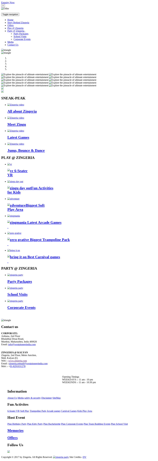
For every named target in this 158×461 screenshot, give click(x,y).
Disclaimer (46, 398)
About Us (12, 398)
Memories (15, 430)
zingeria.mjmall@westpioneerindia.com (28, 363)
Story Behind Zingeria (18, 22)
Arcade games (53, 411)
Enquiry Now (8, 2)
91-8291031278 (17, 366)
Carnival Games (69, 411)
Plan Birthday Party (17, 424)
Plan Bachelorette (51, 424)
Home (10, 19)
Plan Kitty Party (35, 424)
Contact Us (12, 44)
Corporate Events (22, 39)
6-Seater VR (13, 411)
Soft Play (24, 411)
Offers (10, 25)
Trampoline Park (38, 411)
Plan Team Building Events (97, 424)
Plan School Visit (119, 424)
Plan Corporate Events (72, 424)
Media (10, 42)
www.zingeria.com (17, 360)
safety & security (32, 398)
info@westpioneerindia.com (22, 344)
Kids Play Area (84, 411)
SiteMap (56, 398)
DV (84, 457)
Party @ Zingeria (16, 31)
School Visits (20, 36)
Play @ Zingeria (15, 28)
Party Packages (21, 33)
